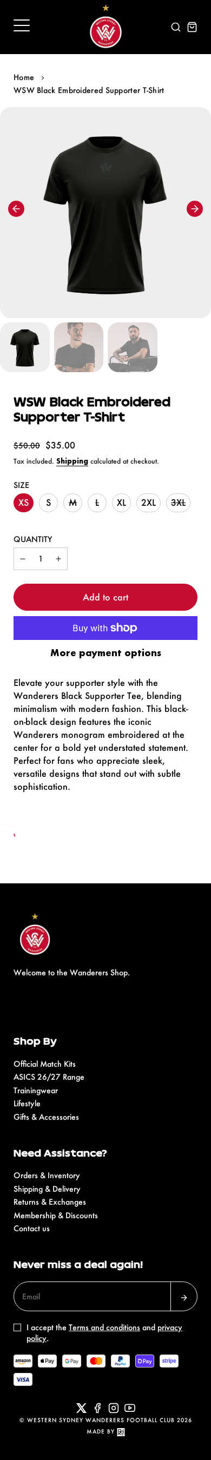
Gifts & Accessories (46, 1117)
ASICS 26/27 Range (49, 1077)
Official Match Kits (45, 1064)
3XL (178, 502)
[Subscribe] (183, 1296)
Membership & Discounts (56, 1215)
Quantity (33, 539)
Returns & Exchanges (50, 1202)
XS (23, 502)
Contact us (32, 1228)
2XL (148, 502)
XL (121, 502)
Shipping (72, 461)
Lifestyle (27, 1103)
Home (24, 77)
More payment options (105, 653)
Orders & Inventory (47, 1175)
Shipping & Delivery (47, 1189)
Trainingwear (36, 1090)
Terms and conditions (104, 1327)
